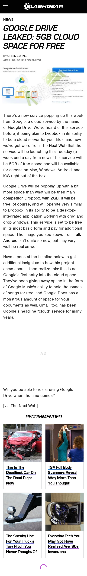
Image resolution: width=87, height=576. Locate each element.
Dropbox (53, 133)
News (8, 19)
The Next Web (54, 145)
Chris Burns (17, 55)
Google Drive (20, 127)
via (7, 405)
